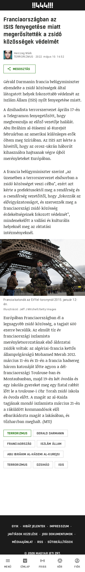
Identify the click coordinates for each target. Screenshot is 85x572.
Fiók (77, 566)
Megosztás (21, 69)
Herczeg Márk (23, 53)
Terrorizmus (23, 56)
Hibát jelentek (34, 526)
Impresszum (59, 526)
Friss (42, 566)
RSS (40, 542)
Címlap (25, 566)
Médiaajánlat (22, 542)
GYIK (15, 526)
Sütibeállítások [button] (60, 542)
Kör (60, 566)
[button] (17, 433)
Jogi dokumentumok (57, 534)
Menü (8, 566)
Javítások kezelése (23, 534)
